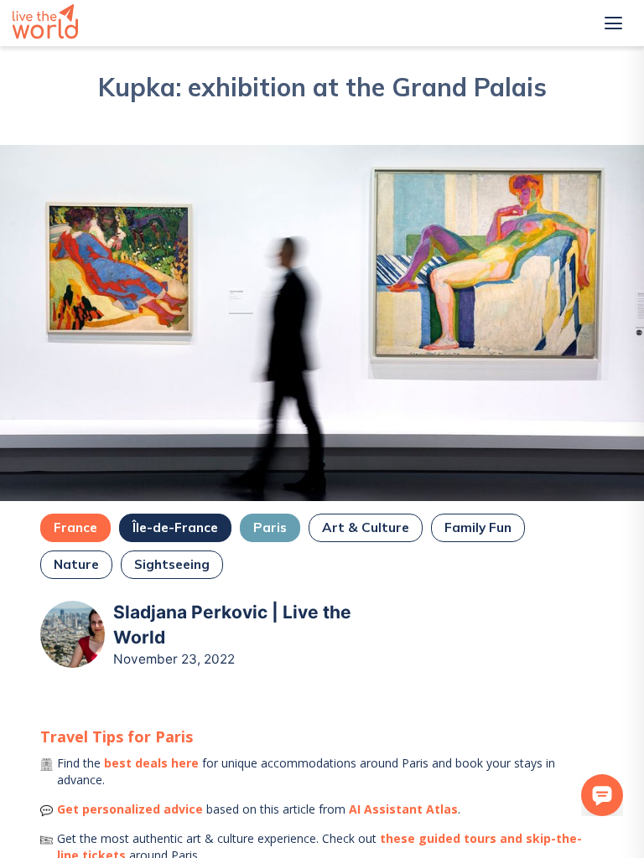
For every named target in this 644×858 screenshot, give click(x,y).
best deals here (151, 763)
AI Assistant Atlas (403, 809)
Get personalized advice (130, 809)
